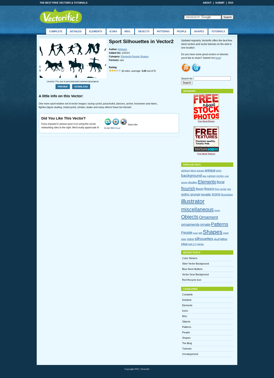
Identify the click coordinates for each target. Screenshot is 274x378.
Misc (128, 31)
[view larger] (73, 77)
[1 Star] (110, 70)
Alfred (193, 170)
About (207, 2)
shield (225, 233)
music (217, 210)
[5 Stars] (120, 70)
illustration (227, 194)
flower (200, 189)
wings (200, 244)
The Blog (187, 343)
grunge (195, 194)
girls (229, 189)
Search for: (187, 78)
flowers (209, 189)
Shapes (199, 31)
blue (204, 176)
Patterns (163, 31)
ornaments (190, 224)
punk (195, 233)
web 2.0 (192, 244)
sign (183, 239)
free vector (220, 189)
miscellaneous (197, 209)
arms (218, 170)
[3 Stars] (115, 70)
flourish (188, 188)
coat (226, 176)
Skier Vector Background (195, 263)
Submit (219, 2)
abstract (185, 170)
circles (220, 175)
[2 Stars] (112, 70)
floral (220, 182)
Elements (95, 31)
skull (216, 239)
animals (200, 170)
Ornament (208, 217)
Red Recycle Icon (191, 280)
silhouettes (204, 239)
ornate (205, 225)
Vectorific (63, 16)
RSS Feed (115, 128)
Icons (113, 31)
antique (210, 170)
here (217, 58)
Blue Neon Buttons (192, 269)
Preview (63, 86)
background (191, 175)
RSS (230, 2)
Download (81, 86)
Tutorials (218, 31)
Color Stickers (189, 258)
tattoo (223, 239)
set (200, 232)
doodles (192, 182)
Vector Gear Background (195, 274)
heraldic (206, 194)
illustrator (193, 201)
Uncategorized (190, 354)
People (182, 31)
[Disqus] (109, 191)
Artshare (122, 49)
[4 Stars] (117, 70)
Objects (143, 31)
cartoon (211, 175)
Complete (55, 31)
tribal (184, 244)
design (184, 182)
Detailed (76, 31)
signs (190, 239)
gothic (185, 194)
